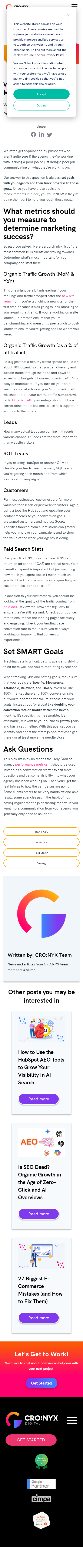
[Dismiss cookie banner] (68, 16)
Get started (41, 1383)
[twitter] (49, 134)
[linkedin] (41, 134)
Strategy (41, 863)
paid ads (10, 607)
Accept (41, 94)
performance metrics (31, 764)
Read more (38, 1099)
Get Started (31, 1440)
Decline (42, 105)
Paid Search (41, 853)
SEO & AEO (41, 831)
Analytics (41, 842)
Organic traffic (22, 400)
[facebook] (33, 134)
